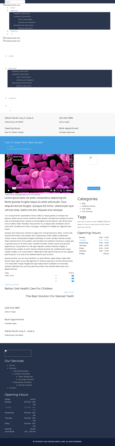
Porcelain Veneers (26, 22)
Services (14, 11)
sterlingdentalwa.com (22, 195)
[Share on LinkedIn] (73, 278)
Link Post (85, 224)
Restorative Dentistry (24, 25)
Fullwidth (94, 221)
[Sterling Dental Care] (11, 5)
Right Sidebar (105, 224)
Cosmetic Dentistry (22, 16)
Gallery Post (102, 221)
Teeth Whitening (25, 19)
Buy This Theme (94, 188)
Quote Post (98, 224)
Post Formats (35, 195)
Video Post (9, 275)
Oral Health (86, 209)
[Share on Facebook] (73, 275)
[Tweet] (73, 281)
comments (87, 221)
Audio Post (80, 221)
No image (91, 224)
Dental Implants (25, 28)
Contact (14, 31)
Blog (83, 203)
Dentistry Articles (88, 206)
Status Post (80, 227)
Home (12, 8)
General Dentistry (22, 13)
